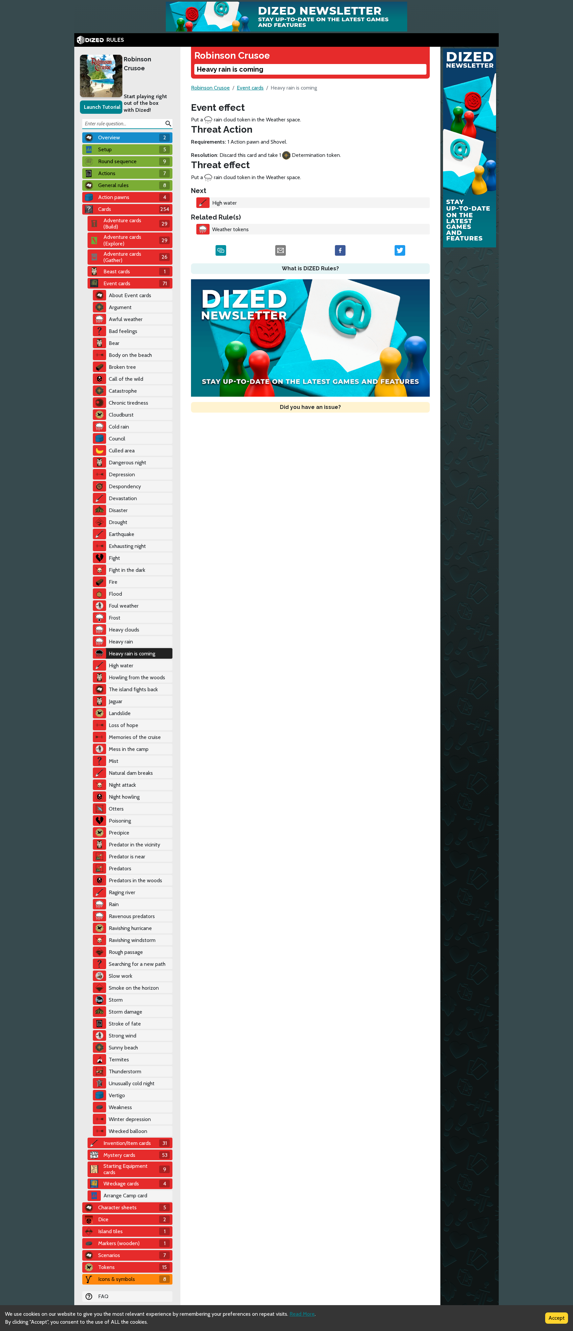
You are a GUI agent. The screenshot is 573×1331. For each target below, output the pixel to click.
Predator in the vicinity (134, 844)
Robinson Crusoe (137, 64)
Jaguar (115, 701)
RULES (115, 40)
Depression (122, 474)
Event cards (250, 88)
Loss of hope (123, 725)
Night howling (124, 797)
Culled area (122, 450)
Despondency (125, 486)
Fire (113, 582)
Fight (114, 558)
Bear (114, 343)
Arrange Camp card (125, 1195)
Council (117, 438)
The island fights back (133, 689)
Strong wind (122, 1035)
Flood (115, 594)
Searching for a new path (137, 964)
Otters (116, 809)
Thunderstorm (125, 1071)
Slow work (120, 976)
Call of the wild (126, 379)
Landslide (120, 713)
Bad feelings (123, 331)
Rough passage (126, 952)
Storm (116, 1000)
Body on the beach (130, 355)
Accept (556, 1318)
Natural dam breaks (131, 773)
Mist (113, 761)
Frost (114, 618)
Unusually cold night (132, 1083)
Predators (120, 868)
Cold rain (119, 427)
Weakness (120, 1107)
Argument (120, 307)
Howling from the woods (137, 677)
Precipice (119, 833)
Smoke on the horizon (134, 988)
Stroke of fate (125, 1024)
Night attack (122, 785)
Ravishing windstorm (132, 940)
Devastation (123, 498)
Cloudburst (121, 415)
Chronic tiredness (128, 403)
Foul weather (124, 606)
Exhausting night (127, 546)
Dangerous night (127, 462)
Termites (119, 1059)
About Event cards (130, 295)
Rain (114, 904)
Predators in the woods (135, 880)
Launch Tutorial (102, 107)
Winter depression (130, 1119)
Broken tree (122, 367)
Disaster (118, 510)
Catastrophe (123, 391)
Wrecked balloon (128, 1131)
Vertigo (117, 1095)
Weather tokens (230, 229)
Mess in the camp (129, 749)
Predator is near (127, 856)
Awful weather (126, 319)
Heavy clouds (124, 630)
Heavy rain (121, 641)
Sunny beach (123, 1047)
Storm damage (125, 1012)
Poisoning (120, 821)
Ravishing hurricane (130, 928)
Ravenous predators (132, 916)
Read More (302, 1314)
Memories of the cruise (135, 737)
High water (121, 665)
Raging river (122, 892)
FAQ (103, 1296)
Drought (118, 522)
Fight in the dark (127, 570)
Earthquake (121, 534)
